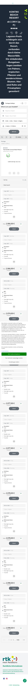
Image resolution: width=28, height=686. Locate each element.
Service (9, 671)
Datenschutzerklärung (14, 669)
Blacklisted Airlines (18, 671)
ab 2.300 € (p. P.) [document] (14, 23)
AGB (12, 671)
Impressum (5, 669)
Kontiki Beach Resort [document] (14, 15)
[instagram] (7, 679)
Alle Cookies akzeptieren (14, 354)
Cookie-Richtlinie (5, 351)
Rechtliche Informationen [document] (12, 666)
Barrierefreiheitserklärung (9, 673)
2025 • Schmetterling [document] (14, 685)
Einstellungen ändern (14, 362)
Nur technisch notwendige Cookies (14, 358)
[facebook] (4, 679)
